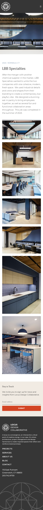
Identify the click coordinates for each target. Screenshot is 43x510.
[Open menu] (40, 6)
